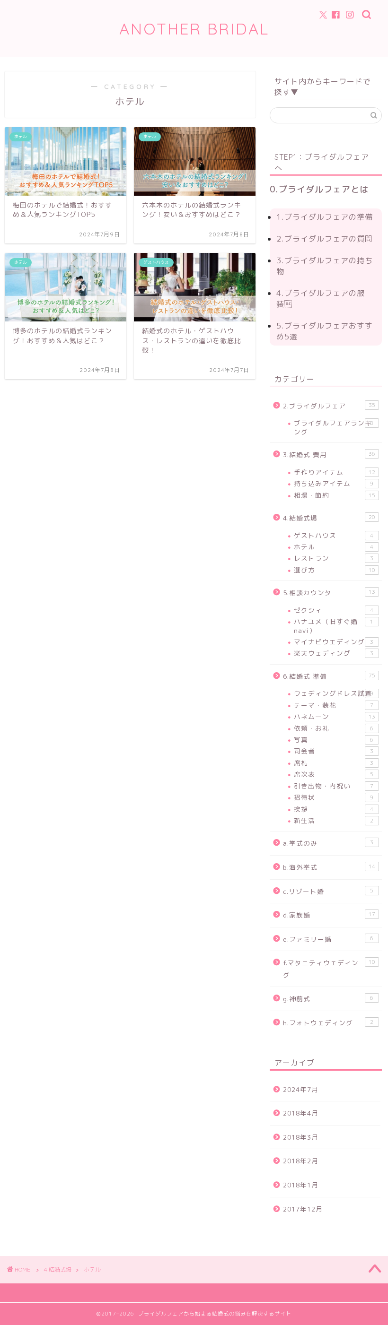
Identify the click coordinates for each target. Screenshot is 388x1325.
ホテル (333, 546)
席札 (333, 762)
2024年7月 (300, 1089)
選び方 (334, 569)
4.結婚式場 (329, 517)
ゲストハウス (333, 535)
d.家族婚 (329, 914)
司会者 (333, 750)
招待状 (333, 797)
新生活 (333, 820)
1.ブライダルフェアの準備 (324, 217)
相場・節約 (334, 495)
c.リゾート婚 (328, 891)
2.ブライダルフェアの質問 (324, 239)
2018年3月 (300, 1137)
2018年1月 (300, 1184)
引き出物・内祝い (333, 785)
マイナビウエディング (333, 641)
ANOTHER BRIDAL (194, 28)
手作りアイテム (334, 472)
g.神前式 (328, 998)
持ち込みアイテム (333, 483)
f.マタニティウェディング (329, 968)
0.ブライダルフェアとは (319, 189)
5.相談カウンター (329, 592)
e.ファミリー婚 (328, 939)
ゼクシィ (333, 610)
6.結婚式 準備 (329, 676)
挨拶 (333, 809)
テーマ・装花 (333, 705)
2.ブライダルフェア (329, 405)
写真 (333, 739)
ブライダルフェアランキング (333, 427)
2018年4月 (300, 1112)
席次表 (333, 774)
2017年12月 (303, 1208)
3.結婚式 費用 (329, 454)
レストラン (333, 558)
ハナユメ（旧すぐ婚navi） (333, 625)
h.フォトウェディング (328, 1022)
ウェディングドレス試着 (333, 693)
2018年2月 (300, 1160)
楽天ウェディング (333, 653)
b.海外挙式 (329, 867)
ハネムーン (334, 716)
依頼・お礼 (333, 728)
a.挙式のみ (328, 843)
